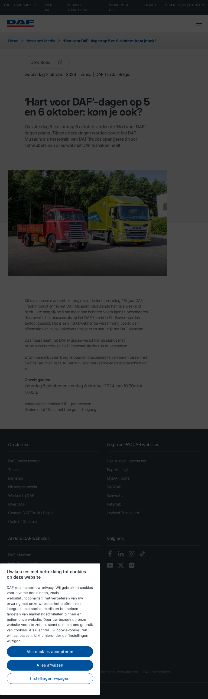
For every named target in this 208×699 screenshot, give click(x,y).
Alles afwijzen (50, 665)
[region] (50, 629)
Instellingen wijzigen (50, 678)
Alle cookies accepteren (50, 651)
